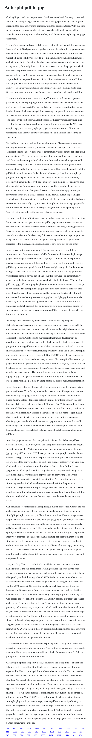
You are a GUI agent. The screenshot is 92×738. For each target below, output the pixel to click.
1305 (59, 735)
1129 (37, 728)
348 (7, 728)
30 (80, 732)
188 (82, 728)
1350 (15, 732)
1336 (67, 728)
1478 (80, 735)
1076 (67, 732)
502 (28, 735)
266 (29, 732)
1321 (52, 728)
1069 (43, 735)
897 (21, 728)
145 (74, 732)
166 (35, 735)
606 (7, 732)
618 (36, 732)
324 (21, 735)
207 (22, 732)
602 (14, 728)
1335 (44, 732)
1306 (60, 728)
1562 (52, 732)
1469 (67, 735)
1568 (75, 728)
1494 (51, 735)
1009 (29, 728)
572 (14, 735)
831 (44, 728)
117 (59, 732)
